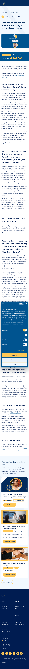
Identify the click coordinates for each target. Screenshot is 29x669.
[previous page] (2, 16)
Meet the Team (5, 624)
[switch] (25, 335)
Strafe (6, 665)
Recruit (16, 608)
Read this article (10, 505)
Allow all (14, 355)
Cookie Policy (18, 622)
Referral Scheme (19, 613)
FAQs (2, 610)
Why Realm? (4, 629)
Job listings (4, 606)
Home (2, 10)
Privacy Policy (18, 626)
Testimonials (4, 613)
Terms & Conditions (19, 624)
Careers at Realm (5, 631)
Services (17, 615)
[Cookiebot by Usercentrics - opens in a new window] (18, 304)
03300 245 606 (6, 638)
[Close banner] (26, 303)
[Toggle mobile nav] (26, 3)
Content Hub (9, 10)
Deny (14, 364)
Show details (20, 350)
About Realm (4, 622)
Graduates (17, 610)
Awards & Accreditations (7, 626)
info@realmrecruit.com (8, 640)
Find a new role (18, 604)
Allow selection (14, 359)
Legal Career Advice (19, 606)
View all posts (7, 582)
